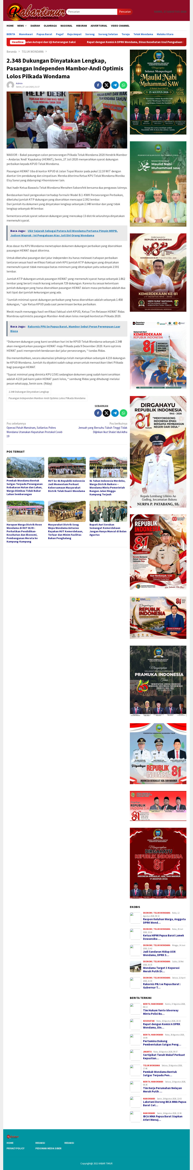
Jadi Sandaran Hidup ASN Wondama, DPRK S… (159, 953)
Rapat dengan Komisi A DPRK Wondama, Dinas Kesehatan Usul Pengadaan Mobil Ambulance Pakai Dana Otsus (109, 42)
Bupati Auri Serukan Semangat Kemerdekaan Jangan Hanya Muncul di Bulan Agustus (108, 529)
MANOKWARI (157, 1004)
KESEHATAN (149, 1021)
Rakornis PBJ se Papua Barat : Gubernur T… (162, 985)
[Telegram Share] (115, 85)
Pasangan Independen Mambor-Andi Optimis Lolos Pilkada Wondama (47, 398)
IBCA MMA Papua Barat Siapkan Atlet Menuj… (162, 1118)
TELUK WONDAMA (161, 913)
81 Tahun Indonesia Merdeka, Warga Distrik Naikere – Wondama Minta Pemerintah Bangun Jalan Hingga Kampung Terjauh (107, 487)
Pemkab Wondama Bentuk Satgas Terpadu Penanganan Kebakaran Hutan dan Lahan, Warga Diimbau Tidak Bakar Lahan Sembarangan (25, 487)
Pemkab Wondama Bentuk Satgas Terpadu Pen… (160, 1073)
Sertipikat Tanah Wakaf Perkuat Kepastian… (164, 1056)
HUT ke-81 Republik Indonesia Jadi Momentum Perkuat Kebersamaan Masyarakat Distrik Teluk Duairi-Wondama (66, 486)
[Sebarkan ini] (98, 85)
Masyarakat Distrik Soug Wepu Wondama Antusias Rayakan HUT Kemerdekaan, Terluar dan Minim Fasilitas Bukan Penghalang (65, 531)
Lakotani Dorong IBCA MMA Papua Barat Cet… (164, 1103)
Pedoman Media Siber (48, 1148)
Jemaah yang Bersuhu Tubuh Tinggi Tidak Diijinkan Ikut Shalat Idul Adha (102, 428)
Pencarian (125, 11)
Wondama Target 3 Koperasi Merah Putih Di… (161, 969)
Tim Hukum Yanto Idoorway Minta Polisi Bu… (160, 1012)
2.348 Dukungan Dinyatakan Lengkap (29, 391)
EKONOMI (147, 913)
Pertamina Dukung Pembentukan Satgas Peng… (162, 1042)
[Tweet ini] (106, 85)
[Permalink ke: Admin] (10, 84)
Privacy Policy (15, 1148)
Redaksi (40, 1143)
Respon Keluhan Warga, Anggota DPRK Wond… (164, 921)
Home (10, 1143)
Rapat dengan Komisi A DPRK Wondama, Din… (161, 1025)
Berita (146, 1004)
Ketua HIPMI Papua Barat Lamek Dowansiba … (163, 937)
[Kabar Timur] (36, 11)
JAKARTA (147, 1051)
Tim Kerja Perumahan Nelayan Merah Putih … (162, 1089)
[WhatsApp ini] (123, 85)
